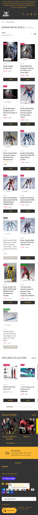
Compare (8, 59)
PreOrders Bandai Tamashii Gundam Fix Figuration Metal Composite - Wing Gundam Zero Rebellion (27, 291)
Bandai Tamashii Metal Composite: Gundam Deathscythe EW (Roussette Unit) (10, 156)
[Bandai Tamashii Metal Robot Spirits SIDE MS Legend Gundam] (27, 225)
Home (3, 22)
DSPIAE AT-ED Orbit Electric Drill (9, 388)
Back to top (18, 463)
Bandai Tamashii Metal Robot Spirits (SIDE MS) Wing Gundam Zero (27, 200)
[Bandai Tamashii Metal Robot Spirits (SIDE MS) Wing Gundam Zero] (27, 183)
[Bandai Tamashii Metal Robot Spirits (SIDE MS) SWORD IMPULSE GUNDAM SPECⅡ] (10, 183)
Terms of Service (24, 509)
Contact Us (13, 507)
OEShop (7, 504)
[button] (31, 14)
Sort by (3, 33)
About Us (4, 507)
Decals (27, 437)
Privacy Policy (29, 507)
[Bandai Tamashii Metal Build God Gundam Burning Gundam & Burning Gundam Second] (27, 94)
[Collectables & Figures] (9, 426)
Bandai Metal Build (10, 22)
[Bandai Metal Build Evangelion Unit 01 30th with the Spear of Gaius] (10, 94)
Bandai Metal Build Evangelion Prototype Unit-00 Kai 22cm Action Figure (26, 69)
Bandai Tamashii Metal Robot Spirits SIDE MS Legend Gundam (27, 242)
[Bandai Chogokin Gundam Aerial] (10, 51)
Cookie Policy (21, 507)
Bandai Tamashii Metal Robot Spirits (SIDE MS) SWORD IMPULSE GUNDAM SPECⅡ (10, 201)
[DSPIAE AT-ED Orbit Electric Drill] (10, 372)
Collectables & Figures (9, 438)
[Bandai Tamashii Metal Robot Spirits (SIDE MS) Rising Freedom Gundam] (27, 138)
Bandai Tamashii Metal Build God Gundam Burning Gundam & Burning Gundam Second (27, 112)
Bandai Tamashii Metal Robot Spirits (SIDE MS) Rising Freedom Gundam (27, 156)
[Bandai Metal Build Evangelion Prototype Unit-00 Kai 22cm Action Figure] (27, 51)
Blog (9, 507)
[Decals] (26, 426)
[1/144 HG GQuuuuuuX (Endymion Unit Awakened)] (28, 372)
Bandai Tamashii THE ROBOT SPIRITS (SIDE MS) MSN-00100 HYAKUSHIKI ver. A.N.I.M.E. (9, 291)
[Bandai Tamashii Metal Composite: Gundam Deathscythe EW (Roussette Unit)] (10, 138)
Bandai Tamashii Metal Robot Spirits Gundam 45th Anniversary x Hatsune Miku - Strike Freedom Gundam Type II (10, 245)
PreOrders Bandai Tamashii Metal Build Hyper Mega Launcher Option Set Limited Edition (9, 335)
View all (34, 358)
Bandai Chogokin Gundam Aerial (8, 67)
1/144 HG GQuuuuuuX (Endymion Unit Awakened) (27, 389)
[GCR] (10, 484)
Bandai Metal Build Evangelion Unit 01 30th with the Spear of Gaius (10, 111)
